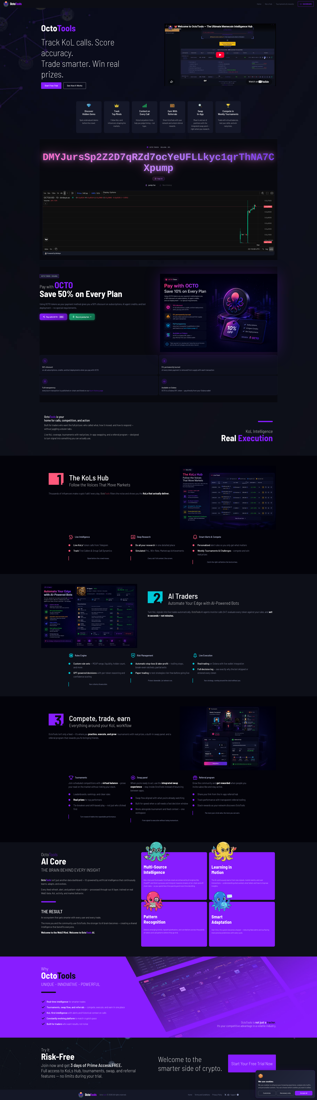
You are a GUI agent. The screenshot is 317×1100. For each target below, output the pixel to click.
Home (259, 4)
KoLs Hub (268, 4)
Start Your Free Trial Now (252, 1063)
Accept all (303, 1093)
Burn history (167, 185)
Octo (103, 1095)
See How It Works (74, 85)
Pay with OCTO (54, 317)
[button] (228, 498)
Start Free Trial (51, 85)
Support (233, 1095)
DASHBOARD (307, 4)
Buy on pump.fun (82, 317)
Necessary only (285, 1093)
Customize (267, 1093)
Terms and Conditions (202, 1095)
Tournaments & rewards (285, 4)
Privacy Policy (217, 1095)
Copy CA (159, 179)
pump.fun (151, 185)
